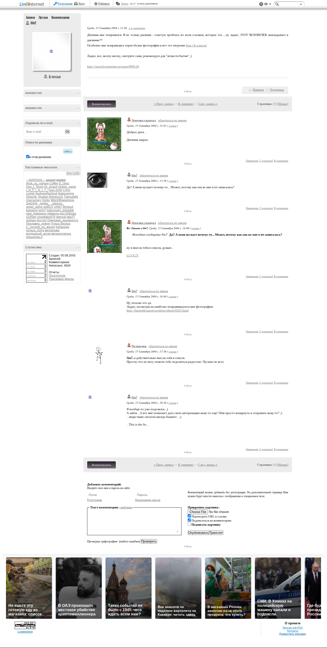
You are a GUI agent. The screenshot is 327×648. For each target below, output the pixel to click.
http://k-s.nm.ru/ (196, 45)
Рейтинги (103, 3)
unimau (31, 220)
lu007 (42, 210)
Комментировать (101, 103)
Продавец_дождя (38, 223)
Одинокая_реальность (62, 220)
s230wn (31, 217)
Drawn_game (67, 186)
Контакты (292, 630)
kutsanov (32, 210)
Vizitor (46, 200)
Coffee (54, 183)
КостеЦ (42, 220)
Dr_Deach (51, 186)
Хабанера (62, 227)
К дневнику (186, 104)
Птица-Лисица (60, 223)
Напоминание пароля (147, 500)
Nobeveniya (66, 193)
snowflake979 (46, 217)
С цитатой (266, 160)
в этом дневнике (40, 157)
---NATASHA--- (35, 180)
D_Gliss (64, 183)
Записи (30, 17)
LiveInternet (33, 4)
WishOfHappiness (62, 200)
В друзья (55, 76)
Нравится (258, 89)
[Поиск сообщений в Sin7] (67, 151)
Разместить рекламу (292, 633)
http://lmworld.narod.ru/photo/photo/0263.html (158, 310)
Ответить (252, 160)
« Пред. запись (164, 104)
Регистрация (65, 3)
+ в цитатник (137, 28)
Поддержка (261, 4)
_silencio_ (57, 203)
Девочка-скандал (143, 120)
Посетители (57, 275)
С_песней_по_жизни (40, 227)
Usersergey (33, 200)
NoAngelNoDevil (46, 193)
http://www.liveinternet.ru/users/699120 (113, 66)
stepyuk (61, 217)
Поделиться (277, 89)
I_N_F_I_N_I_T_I (37, 190)
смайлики (125, 507)
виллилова (52, 230)
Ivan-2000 (55, 190)
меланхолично (61, 233)
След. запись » (208, 104)
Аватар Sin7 (51, 51)
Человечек (139, 346)
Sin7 (28, 23)
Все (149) (73, 173)
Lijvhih (30, 193)
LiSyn (66, 190)
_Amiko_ (44, 203)
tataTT (71, 217)
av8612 (48, 207)
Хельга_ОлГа (35, 230)
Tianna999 (71, 197)
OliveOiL (31, 197)
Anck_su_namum (37, 183)
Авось (124, 3)
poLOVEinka (68, 213)
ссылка (172, 125)
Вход (82, 3)
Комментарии (60, 17)
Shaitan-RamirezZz (50, 197)
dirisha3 (68, 207)
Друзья (43, 17)
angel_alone (34, 207)
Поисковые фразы (61, 279)
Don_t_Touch (35, 186)
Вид (267, 5)
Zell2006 (32, 203)
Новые (282, 104)
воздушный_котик (38, 233)
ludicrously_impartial (60, 210)
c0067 (58, 207)
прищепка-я (34, 237)
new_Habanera (36, 213)
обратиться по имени (172, 120)
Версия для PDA (293, 627)
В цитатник (281, 160)
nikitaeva (53, 213)
